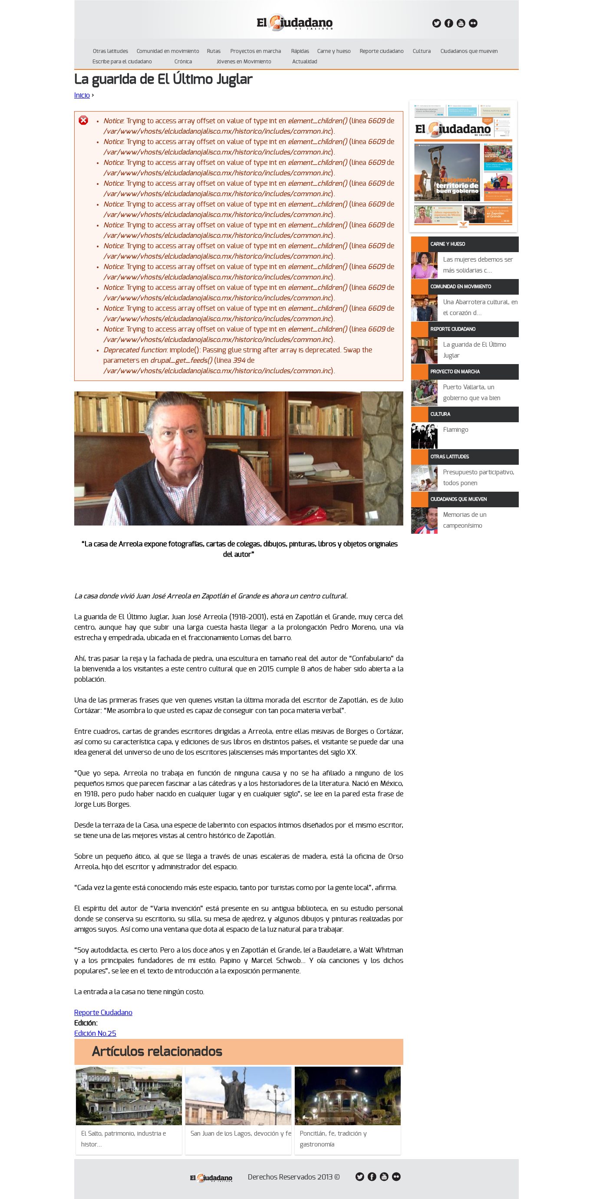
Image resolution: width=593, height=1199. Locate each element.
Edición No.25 (95, 1033)
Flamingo (455, 430)
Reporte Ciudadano (103, 1012)
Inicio (82, 95)
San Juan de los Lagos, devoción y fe (241, 1134)
